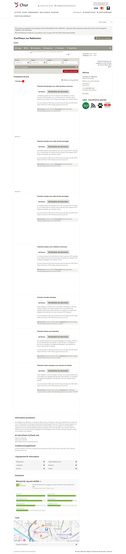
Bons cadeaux (45, 12)
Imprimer (109, 551)
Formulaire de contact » (89, 90)
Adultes (49, 60)
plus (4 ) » (18, 136)
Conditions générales (22, 16)
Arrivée (17, 60)
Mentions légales (86, 551)
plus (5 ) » (18, 191)
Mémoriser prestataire (104, 38)
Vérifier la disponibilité (70, 71)
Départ (33, 60)
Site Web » (85, 93)
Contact (77, 551)
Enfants (66, 60)
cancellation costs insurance (43, 33)
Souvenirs (54, 12)
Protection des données (99, 551)
